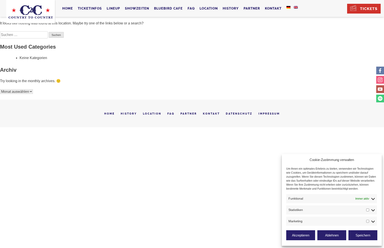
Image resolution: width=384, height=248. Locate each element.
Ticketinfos (90, 8)
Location (209, 8)
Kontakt (273, 8)
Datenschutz (239, 113)
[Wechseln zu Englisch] (296, 7)
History (231, 8)
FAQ (191, 8)
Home (67, 8)
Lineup (113, 8)
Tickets (368, 8)
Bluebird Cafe (168, 8)
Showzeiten (137, 8)
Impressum (269, 113)
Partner (252, 8)
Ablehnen (332, 235)
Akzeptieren (300, 235)
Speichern (363, 235)
